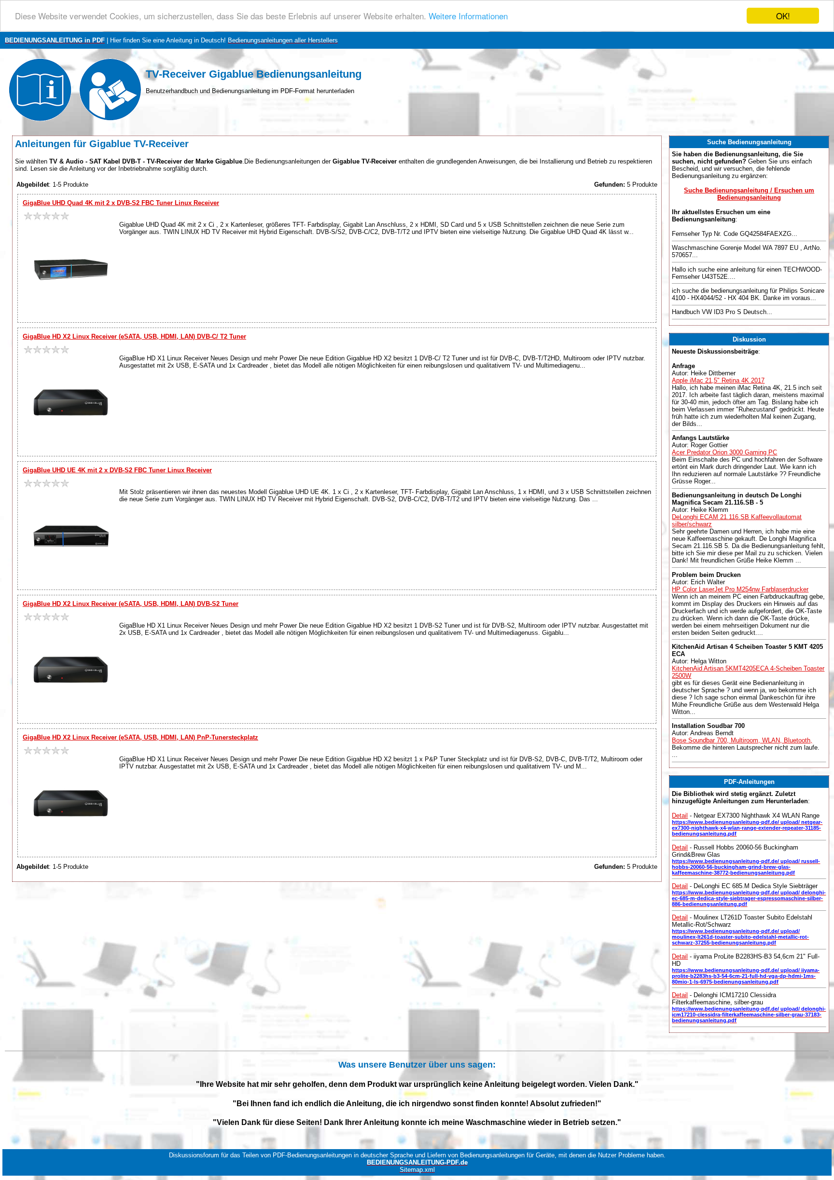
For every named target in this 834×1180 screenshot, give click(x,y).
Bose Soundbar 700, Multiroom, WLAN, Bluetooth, (742, 740)
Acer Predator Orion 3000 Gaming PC (724, 452)
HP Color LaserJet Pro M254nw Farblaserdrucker (740, 589)
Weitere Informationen (468, 16)
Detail (680, 815)
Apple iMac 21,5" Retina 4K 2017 (718, 380)
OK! (783, 16)
